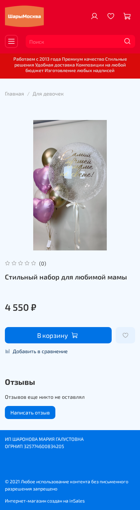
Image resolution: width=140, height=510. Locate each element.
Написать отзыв (30, 412)
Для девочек (48, 93)
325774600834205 (44, 446)
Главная (14, 93)
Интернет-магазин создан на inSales (45, 500)
